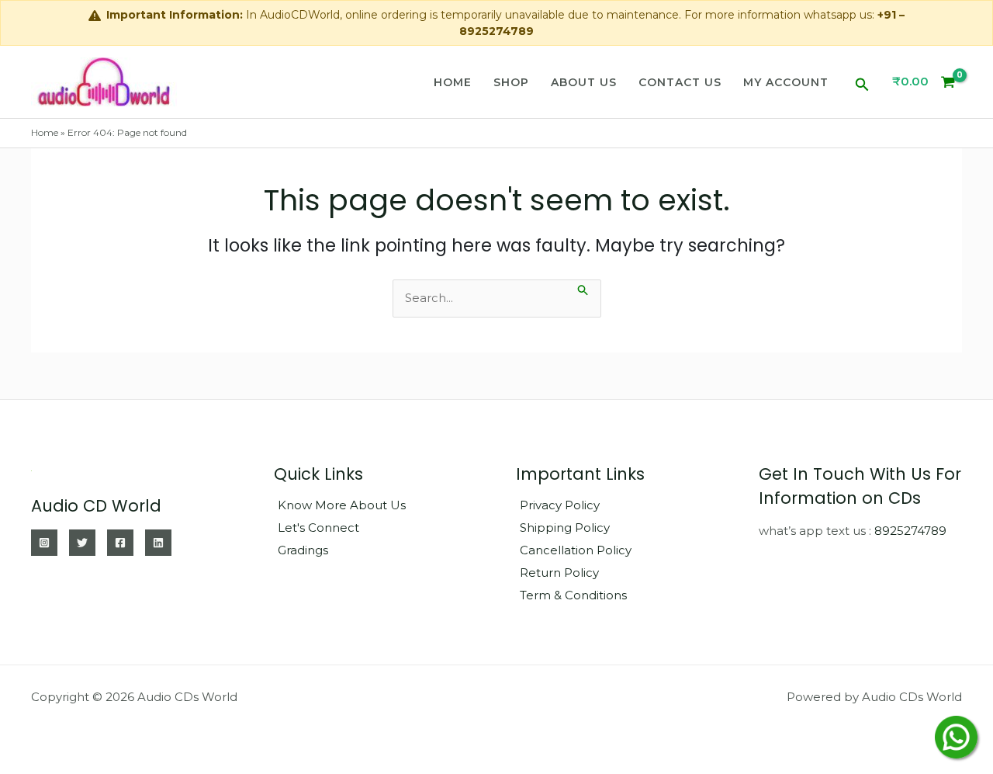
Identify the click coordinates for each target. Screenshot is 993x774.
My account (786, 82)
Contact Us (679, 82)
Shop (511, 82)
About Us (584, 82)
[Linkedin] (158, 542)
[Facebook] (120, 542)
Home (453, 82)
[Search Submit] (583, 288)
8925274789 (910, 530)
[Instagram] (44, 542)
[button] (862, 81)
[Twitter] (82, 542)
